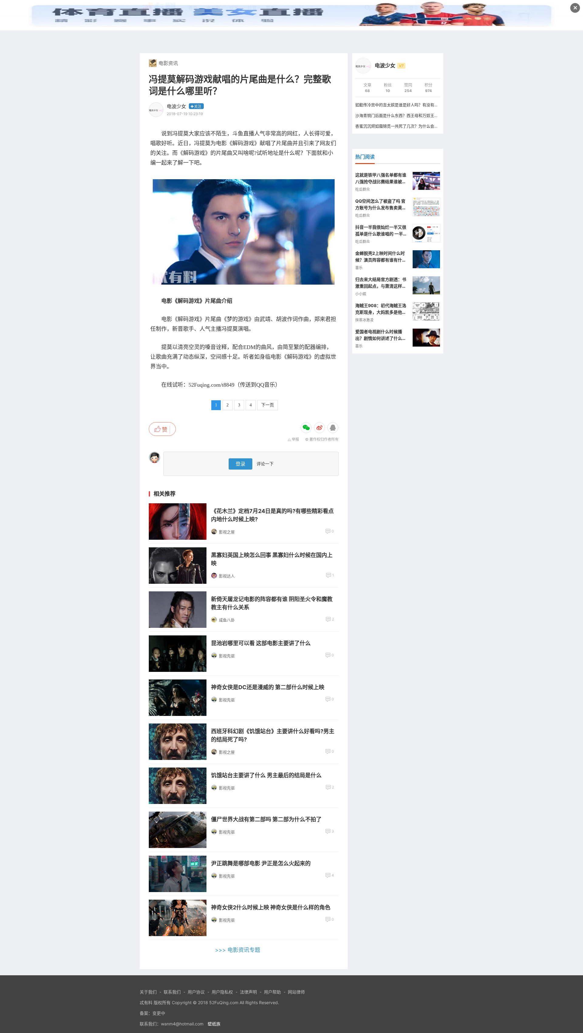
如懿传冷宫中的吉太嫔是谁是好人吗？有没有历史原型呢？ (406, 104)
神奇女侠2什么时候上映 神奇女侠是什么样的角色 (270, 907)
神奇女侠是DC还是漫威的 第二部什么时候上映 (267, 687)
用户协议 (196, 991)
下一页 (267, 405)
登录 (240, 464)
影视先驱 (227, 655)
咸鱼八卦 (227, 619)
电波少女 (176, 106)
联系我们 (172, 991)
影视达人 (227, 575)
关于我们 (148, 991)
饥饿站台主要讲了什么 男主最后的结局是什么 (266, 775)
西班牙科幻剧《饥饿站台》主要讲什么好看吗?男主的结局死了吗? (272, 735)
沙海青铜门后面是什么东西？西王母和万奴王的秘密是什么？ (408, 115)
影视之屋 (227, 531)
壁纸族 (214, 1023)
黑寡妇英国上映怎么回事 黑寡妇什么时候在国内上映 (271, 559)
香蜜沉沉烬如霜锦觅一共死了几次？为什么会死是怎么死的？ (408, 126)
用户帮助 (272, 991)
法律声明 (248, 991)
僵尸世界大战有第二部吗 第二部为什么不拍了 (266, 819)
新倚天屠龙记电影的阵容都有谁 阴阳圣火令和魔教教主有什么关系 (271, 603)
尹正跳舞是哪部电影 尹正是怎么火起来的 (261, 863)
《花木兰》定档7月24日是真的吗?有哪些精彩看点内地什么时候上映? (272, 515)
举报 (295, 439)
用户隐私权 (222, 991)
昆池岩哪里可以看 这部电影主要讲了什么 (261, 643)
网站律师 (296, 991)
